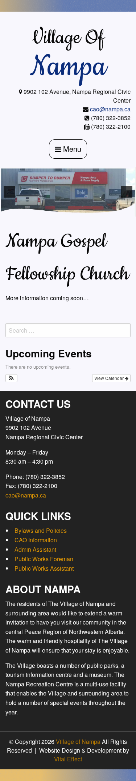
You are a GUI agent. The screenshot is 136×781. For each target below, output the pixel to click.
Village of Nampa (78, 741)
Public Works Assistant (44, 568)
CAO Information (36, 540)
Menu (71, 148)
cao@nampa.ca (110, 109)
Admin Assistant (35, 549)
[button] (11, 378)
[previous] (9, 192)
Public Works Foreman (44, 559)
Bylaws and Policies (41, 530)
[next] (126, 192)
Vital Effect (68, 759)
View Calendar (109, 378)
